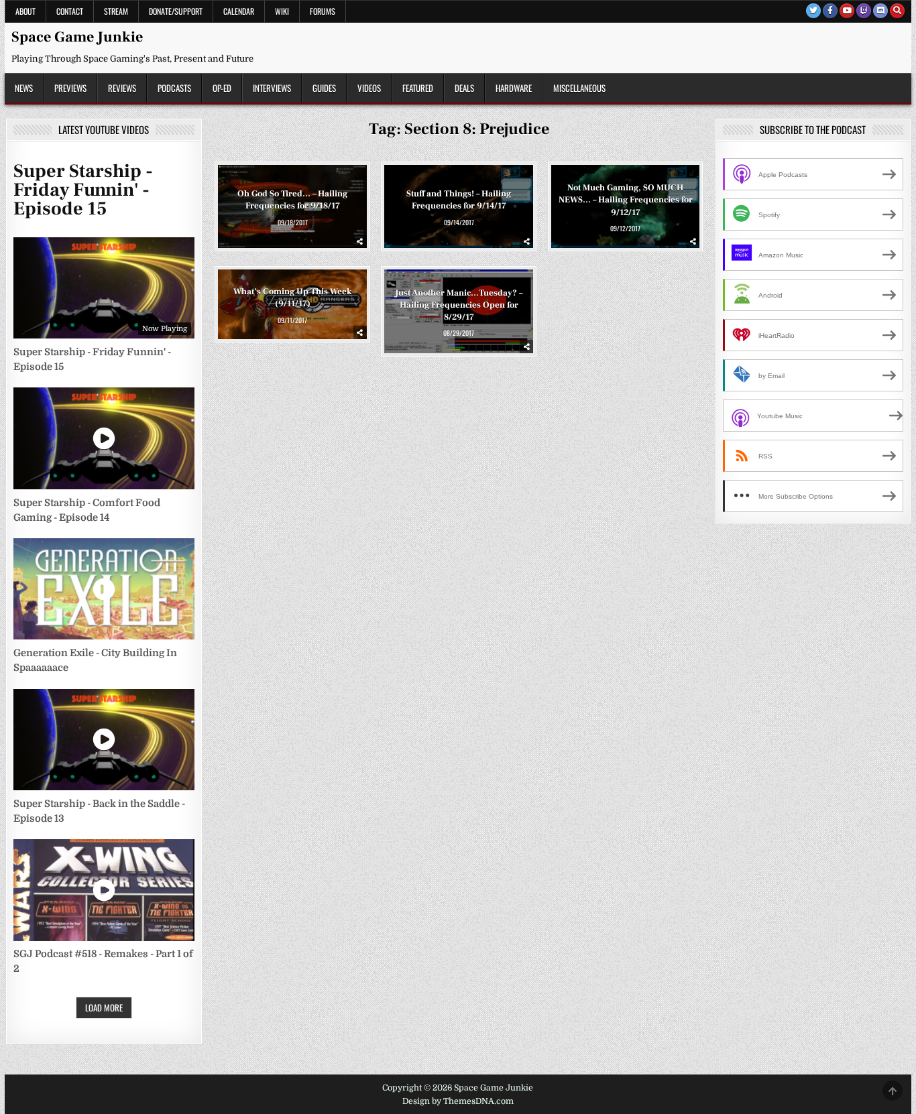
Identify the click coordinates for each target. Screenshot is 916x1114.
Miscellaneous (579, 88)
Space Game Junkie (77, 36)
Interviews (272, 88)
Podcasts (174, 88)
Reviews (122, 88)
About (25, 11)
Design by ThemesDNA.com (458, 1101)
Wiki (282, 11)
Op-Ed (222, 88)
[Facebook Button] (830, 10)
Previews (70, 88)
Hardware (514, 88)
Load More (104, 1007)
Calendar (238, 11)
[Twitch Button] (863, 10)
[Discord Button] (880, 10)
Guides (324, 88)
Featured (417, 88)
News (24, 88)
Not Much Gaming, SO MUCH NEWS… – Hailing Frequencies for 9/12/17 (626, 199)
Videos (369, 88)
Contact (69, 11)
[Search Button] (897, 10)
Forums (322, 11)
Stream (116, 11)
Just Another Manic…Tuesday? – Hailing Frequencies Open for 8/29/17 (458, 304)
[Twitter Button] (813, 10)
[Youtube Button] (847, 10)
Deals (464, 88)
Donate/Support (176, 11)
